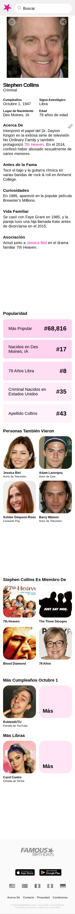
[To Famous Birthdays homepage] (7, 7)
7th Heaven (34, 144)
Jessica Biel (37, 243)
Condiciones (60, 897)
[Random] (63, 21)
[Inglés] (12, 886)
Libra (43, 104)
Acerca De (13, 897)
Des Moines (13, 115)
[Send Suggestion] (70, 126)
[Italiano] (50, 886)
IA (27, 115)
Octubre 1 (11, 104)
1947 (26, 104)
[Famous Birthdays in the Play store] (50, 872)
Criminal (10, 90)
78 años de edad (53, 115)
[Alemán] (63, 886)
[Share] (12, 22)
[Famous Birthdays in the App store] (25, 872)
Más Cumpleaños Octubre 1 (30, 680)
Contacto (28, 897)
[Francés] (37, 886)
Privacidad (43, 897)
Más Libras (14, 735)
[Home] (37, 851)
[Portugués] (25, 886)
